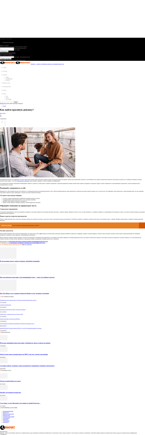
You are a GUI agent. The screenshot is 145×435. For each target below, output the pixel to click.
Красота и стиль (6, 83)
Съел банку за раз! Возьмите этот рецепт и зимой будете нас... (20, 403)
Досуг (7, 98)
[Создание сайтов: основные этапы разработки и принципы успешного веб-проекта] (4, 363)
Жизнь (7, 77)
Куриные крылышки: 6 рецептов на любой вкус (10, 318)
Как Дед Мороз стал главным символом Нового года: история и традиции (24, 293)
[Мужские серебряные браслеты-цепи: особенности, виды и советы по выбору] (4, 340)
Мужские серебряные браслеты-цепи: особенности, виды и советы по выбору (25, 343)
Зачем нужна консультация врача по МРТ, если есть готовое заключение (24, 354)
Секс (7, 96)
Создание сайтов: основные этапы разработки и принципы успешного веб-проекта (27, 366)
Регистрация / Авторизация (8, 42)
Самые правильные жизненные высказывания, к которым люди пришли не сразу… (17, 323)
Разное (4, 93)
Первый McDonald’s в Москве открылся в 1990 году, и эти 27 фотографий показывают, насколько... (21, 328)
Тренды (4, 90)
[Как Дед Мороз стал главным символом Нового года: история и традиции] (8, 290)
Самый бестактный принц (5, 304)
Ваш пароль (17, 49)
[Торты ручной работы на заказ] (4, 378)
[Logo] (7, 64)
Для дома (5, 71)
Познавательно (9, 79)
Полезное (5, 74)
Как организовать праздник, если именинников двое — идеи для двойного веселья (27, 277)
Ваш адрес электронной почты (22, 57)
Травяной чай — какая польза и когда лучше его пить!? (11, 314)
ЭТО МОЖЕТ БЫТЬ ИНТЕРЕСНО (10, 244)
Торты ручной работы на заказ (10, 381)
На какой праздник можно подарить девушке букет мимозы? (13, 309)
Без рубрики (8, 99)
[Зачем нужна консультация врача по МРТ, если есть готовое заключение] (4, 351)
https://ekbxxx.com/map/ (23, 181)
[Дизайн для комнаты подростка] (4, 389)
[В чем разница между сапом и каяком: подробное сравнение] (8, 258)
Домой (1, 103)
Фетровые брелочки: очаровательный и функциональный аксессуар (29, 241)
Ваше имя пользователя (20, 48)
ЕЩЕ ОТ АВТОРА (27, 244)
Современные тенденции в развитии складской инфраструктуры (27, 242)
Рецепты (8, 80)
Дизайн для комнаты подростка (10, 392)
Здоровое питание (7, 86)
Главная (4, 67)
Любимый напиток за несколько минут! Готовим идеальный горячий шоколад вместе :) (18, 300)
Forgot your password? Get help (7, 52)
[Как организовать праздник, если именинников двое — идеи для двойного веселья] (8, 274)
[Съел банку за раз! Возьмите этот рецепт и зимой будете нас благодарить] (4, 400)
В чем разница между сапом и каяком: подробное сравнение (20, 261)
